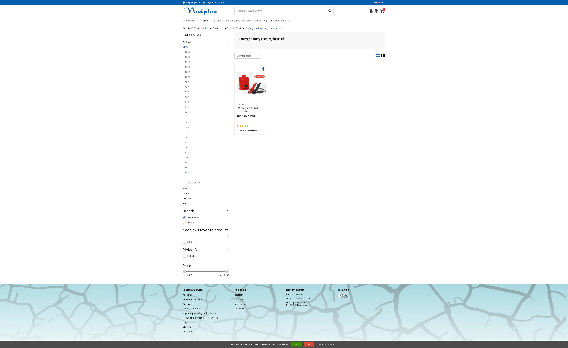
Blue (189, 241)
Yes (296, 344)
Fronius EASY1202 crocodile (247, 109)
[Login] (371, 11)
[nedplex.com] (201, 11)
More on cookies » (327, 344)
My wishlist (240, 308)
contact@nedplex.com (299, 298)
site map (187, 327)
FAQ (185, 322)
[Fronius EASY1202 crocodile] (252, 83)
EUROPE (191, 255)
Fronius (192, 222)
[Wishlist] (376, 11)
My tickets (239, 304)
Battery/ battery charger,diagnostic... (264, 28)
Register (238, 294)
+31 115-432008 (295, 294)
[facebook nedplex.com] (340, 295)
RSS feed (187, 331)
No (309, 344)
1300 (225, 28)
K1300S (237, 28)
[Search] (330, 10)
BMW (215, 28)
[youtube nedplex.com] (345, 295)
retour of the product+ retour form (200, 317)
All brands (193, 217)
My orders (239, 299)
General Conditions (192, 299)
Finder (204, 28)
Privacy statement (192, 308)
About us (187, 294)
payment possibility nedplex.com (199, 313)
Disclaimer (188, 304)
